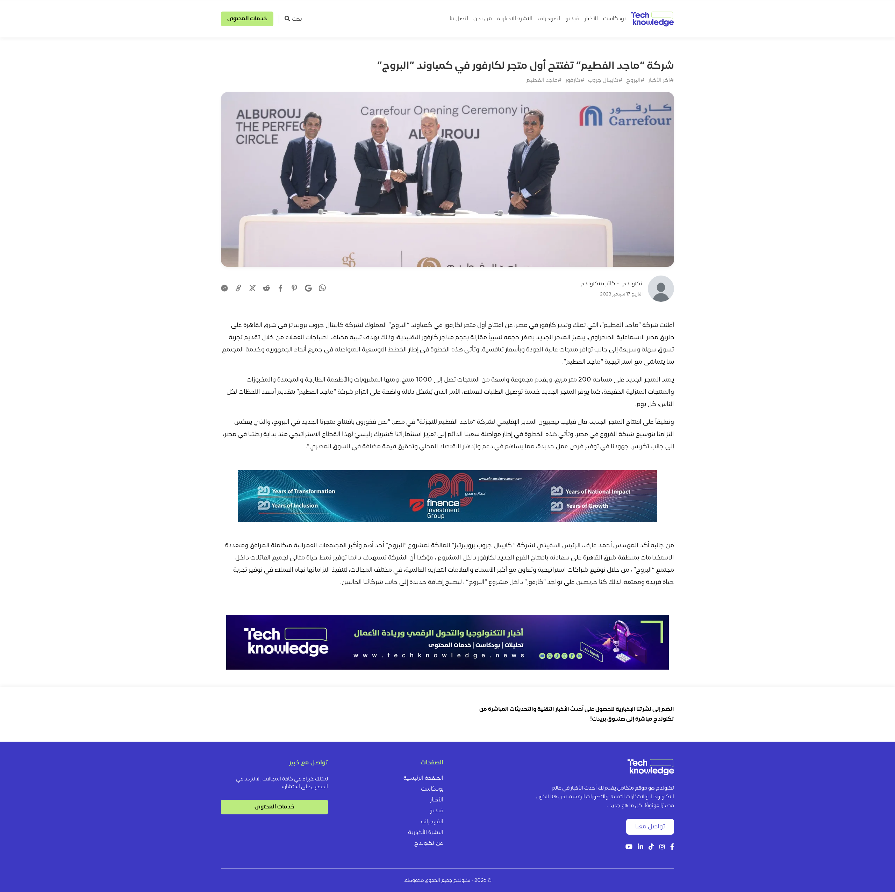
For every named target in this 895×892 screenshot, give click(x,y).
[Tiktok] (651, 847)
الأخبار (591, 19)
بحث (297, 19)
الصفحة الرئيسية (423, 778)
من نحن (482, 19)
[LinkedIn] (640, 847)
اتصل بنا (459, 19)
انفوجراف (549, 19)
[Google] (308, 288)
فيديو (572, 19)
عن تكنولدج (428, 843)
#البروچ (635, 80)
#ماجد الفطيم (544, 80)
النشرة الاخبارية (514, 19)
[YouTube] (628, 847)
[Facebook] (280, 288)
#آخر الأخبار (661, 80)
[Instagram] (662, 847)
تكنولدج (632, 284)
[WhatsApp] (322, 289)
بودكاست (614, 19)
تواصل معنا (650, 826)
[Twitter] (252, 288)
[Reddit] (266, 288)
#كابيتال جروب (605, 80)
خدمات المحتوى (247, 19)
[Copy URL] (238, 288)
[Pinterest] (294, 288)
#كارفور (575, 80)
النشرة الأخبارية (425, 832)
